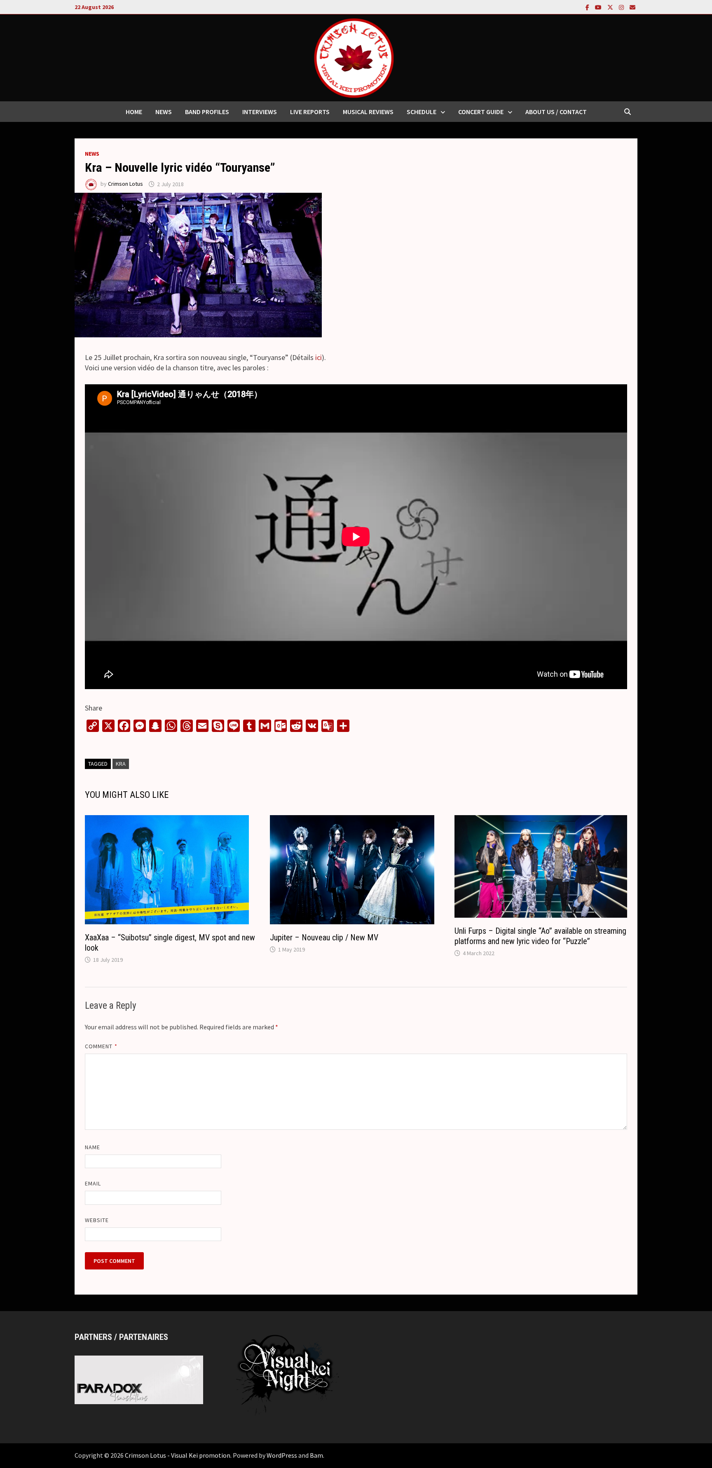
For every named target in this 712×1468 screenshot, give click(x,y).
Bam (316, 1455)
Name (92, 1147)
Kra (121, 763)
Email (93, 1183)
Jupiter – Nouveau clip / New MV (324, 937)
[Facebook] (588, 7)
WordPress (282, 1455)
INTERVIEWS (259, 112)
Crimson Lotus (125, 184)
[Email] (632, 7)
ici (318, 357)
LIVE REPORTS (310, 112)
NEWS (163, 112)
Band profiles (207, 112)
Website (97, 1220)
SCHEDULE (421, 112)
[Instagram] (622, 7)
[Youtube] (599, 7)
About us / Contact (556, 112)
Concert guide (481, 112)
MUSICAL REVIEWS (368, 112)
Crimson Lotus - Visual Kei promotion (177, 1455)
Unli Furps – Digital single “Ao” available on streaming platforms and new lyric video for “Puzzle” (540, 936)
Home (134, 112)
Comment (101, 1046)
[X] (611, 7)
